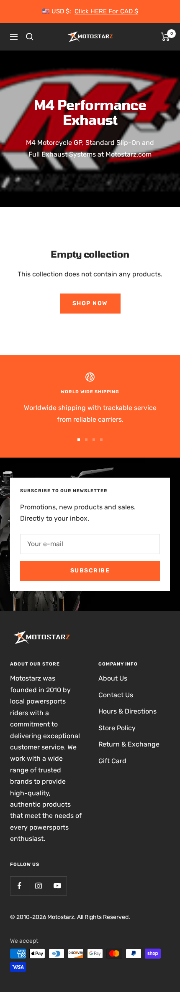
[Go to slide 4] (101, 439)
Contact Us (115, 695)
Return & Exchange (128, 744)
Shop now (90, 303)
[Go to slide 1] (78, 439)
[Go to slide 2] (86, 439)
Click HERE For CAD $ (106, 11)
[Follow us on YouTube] (57, 885)
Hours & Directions (127, 711)
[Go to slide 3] (94, 439)
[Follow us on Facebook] (19, 885)
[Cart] (165, 37)
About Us (112, 678)
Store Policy (117, 728)
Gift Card (112, 761)
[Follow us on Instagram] (38, 885)
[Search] (29, 36)
